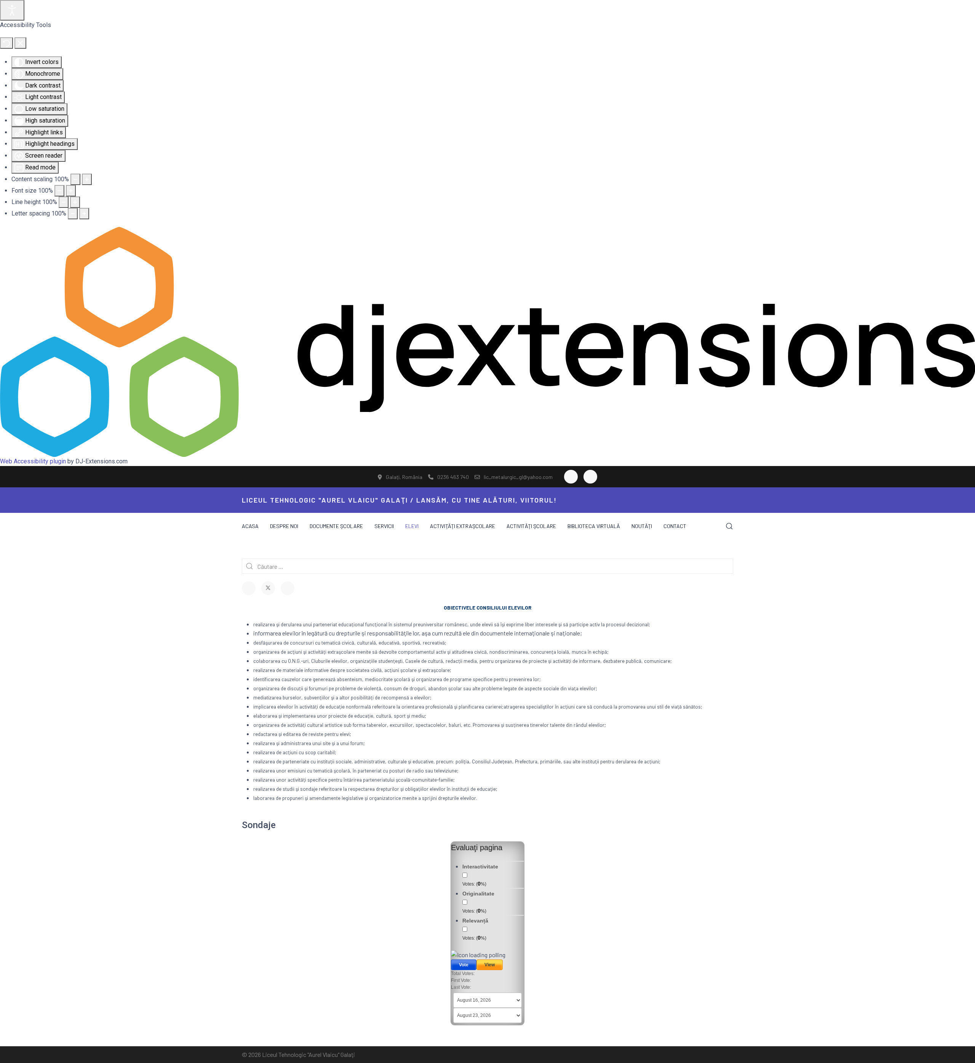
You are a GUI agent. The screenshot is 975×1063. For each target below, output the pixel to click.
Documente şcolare (336, 526)
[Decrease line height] (64, 202)
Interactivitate (480, 866)
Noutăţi (641, 526)
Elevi (412, 526)
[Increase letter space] (84, 213)
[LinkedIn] (287, 588)
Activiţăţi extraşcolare (462, 526)
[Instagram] (590, 477)
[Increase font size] (71, 190)
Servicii (384, 526)
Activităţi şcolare (531, 526)
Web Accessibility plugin (33, 461)
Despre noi (284, 526)
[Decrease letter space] (73, 213)
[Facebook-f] (571, 477)
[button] (729, 526)
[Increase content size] (87, 179)
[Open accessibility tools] (12, 10)
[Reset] (6, 43)
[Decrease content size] (75, 179)
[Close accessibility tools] (20, 43)
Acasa (250, 526)
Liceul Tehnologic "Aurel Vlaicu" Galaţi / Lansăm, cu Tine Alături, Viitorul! (399, 500)
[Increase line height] (75, 202)
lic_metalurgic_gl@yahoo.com (518, 477)
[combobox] (487, 566)
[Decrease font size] (59, 190)
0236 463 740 (453, 477)
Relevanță (475, 921)
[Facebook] (249, 588)
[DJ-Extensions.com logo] (487, 341)
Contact (674, 526)
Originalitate (478, 894)
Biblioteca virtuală (593, 526)
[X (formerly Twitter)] (268, 588)
